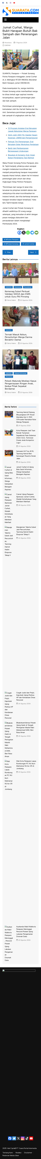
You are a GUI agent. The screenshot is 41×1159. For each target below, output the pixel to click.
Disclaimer (28, 1153)
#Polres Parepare (12, 239)
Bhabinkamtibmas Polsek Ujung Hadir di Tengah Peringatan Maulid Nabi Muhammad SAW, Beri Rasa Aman (26, 728)
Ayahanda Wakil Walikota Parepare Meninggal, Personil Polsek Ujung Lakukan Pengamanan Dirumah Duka (26, 931)
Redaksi (18, 1153)
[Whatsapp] (28, 233)
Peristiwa (9, 377)
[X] (24, 233)
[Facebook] (19, 233)
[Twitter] (14, 1138)
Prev (9, 252)
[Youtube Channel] (31, 1138)
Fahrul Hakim (11, 300)
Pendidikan (27, 287)
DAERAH (7, 45)
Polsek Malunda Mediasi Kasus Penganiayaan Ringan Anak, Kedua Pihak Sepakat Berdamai (20, 385)
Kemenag (18, 287)
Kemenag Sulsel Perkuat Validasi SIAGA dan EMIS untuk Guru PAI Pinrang (17, 294)
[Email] (36, 233)
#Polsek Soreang (12, 244)
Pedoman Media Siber (11, 1155)
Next (32, 252)
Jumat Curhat (29, 244)
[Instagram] (23, 1138)
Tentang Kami (8, 1153)
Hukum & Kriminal (20, 373)
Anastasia (8, 43)
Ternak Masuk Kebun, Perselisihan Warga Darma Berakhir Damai (18, 337)
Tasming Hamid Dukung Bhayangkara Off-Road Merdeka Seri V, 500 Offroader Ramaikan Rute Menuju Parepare (26, 417)
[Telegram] (32, 233)
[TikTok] (27, 1138)
